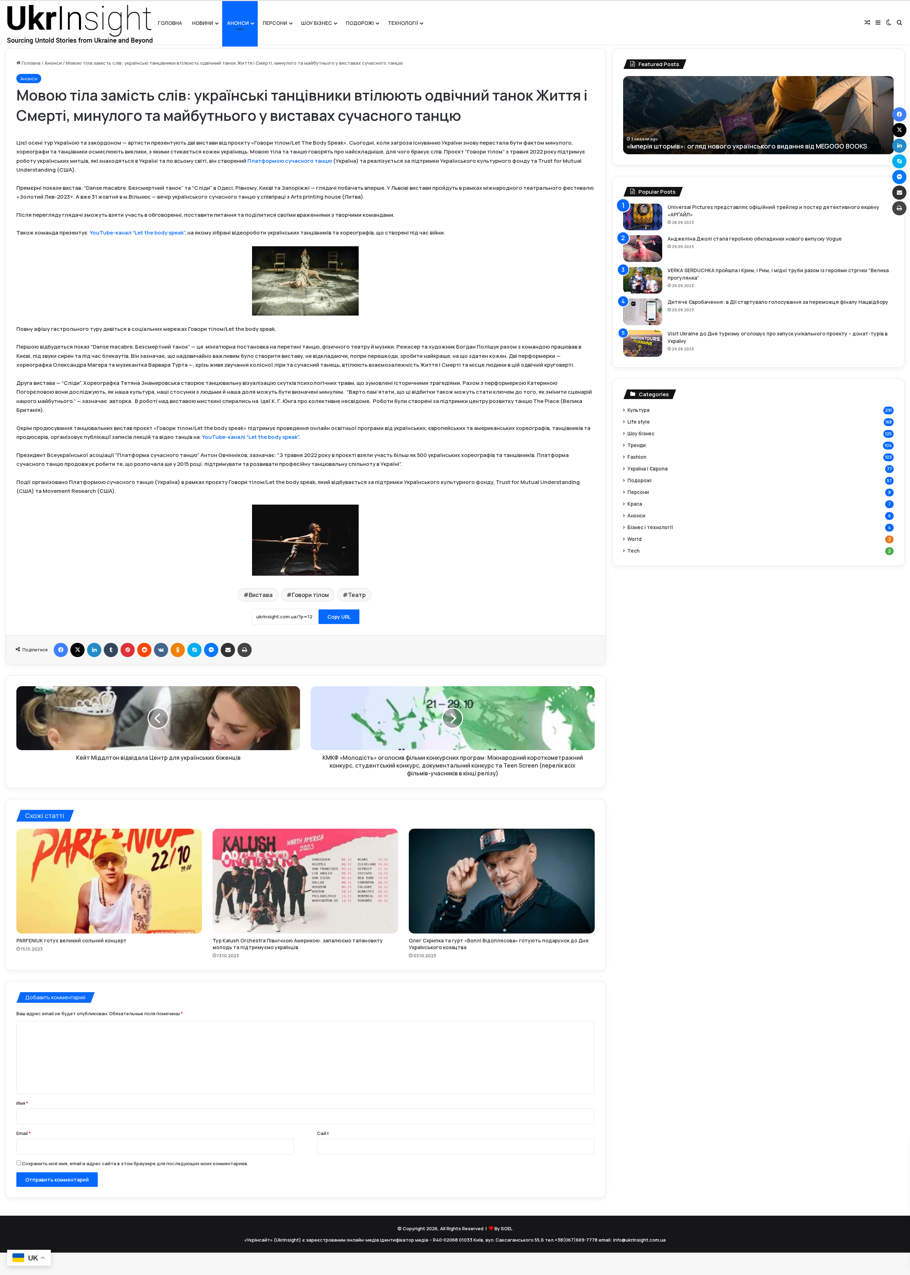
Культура (638, 410)
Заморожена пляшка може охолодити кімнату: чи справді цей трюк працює (756, 146)
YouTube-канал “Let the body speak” (137, 232)
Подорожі (360, 23)
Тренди (636, 445)
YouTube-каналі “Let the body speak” (250, 437)
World (634, 539)
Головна (170, 23)
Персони (275, 23)
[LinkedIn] (94, 650)
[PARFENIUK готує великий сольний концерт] (109, 881)
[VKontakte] (161, 650)
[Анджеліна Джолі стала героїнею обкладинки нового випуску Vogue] (642, 248)
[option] (767, 115)
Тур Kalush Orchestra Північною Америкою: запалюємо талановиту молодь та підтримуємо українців (298, 944)
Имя (22, 1103)
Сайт (323, 1133)
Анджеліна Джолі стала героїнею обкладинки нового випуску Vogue (755, 238)
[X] (77, 650)
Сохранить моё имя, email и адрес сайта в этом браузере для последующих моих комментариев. (135, 1163)
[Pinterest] (128, 650)
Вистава (261, 595)
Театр (357, 595)
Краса (634, 503)
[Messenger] (211, 650)
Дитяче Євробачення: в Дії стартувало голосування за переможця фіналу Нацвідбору (778, 301)
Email (23, 1133)
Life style (638, 421)
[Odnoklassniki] (178, 650)
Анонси (238, 23)
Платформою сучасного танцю (289, 161)
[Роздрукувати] (244, 650)
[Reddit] (144, 650)
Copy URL (338, 616)
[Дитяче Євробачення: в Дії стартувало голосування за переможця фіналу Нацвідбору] (642, 311)
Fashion (636, 456)
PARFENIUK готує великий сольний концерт (71, 940)
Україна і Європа (647, 468)
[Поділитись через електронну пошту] (228, 650)
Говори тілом (310, 595)
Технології (403, 23)
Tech (633, 550)
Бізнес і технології (650, 527)
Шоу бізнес (316, 23)
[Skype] (194, 650)
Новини (202, 23)
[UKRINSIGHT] (79, 22)
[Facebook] (61, 650)
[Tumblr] (111, 650)
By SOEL (503, 1228)
